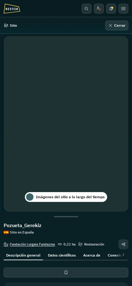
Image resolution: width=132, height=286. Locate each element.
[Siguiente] (122, 254)
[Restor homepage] (12, 9)
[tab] (23, 254)
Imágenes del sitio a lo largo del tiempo (70, 197)
